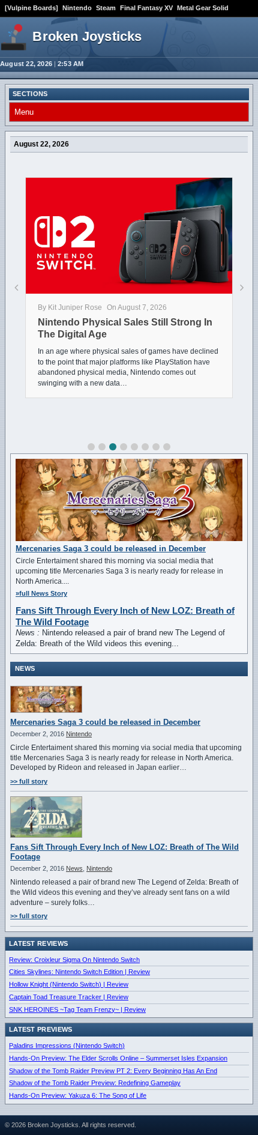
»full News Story (41, 593)
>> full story (28, 781)
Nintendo (77, 7)
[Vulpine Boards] (31, 7)
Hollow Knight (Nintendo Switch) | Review (68, 984)
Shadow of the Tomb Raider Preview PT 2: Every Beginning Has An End (113, 1070)
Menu (24, 112)
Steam (106, 7)
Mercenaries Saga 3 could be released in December (111, 548)
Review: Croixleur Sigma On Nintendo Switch (74, 959)
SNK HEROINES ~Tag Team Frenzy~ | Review (77, 1009)
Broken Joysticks (87, 36)
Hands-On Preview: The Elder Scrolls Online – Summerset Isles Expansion (118, 1058)
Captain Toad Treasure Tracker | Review (68, 996)
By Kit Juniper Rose (70, 307)
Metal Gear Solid (203, 7)
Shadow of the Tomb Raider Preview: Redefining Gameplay (95, 1082)
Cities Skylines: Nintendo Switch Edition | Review (79, 971)
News (74, 868)
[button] (91, 446)
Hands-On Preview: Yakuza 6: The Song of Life (77, 1095)
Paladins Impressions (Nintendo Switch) (67, 1045)
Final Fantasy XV (146, 7)
